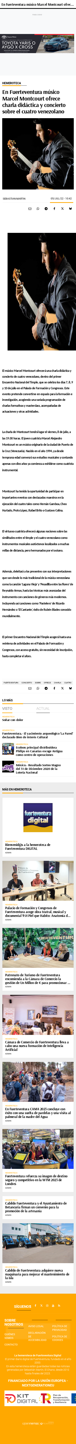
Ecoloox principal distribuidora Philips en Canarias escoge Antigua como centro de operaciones (39, 751)
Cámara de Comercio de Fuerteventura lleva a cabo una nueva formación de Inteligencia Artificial (37, 1046)
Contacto (11, 1344)
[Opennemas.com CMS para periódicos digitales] (38, 1423)
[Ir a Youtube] (53, 1306)
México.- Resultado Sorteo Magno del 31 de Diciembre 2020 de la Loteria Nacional (38, 768)
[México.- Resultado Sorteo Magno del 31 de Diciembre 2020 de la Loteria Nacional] (8, 766)
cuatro (67, 683)
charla (57, 683)
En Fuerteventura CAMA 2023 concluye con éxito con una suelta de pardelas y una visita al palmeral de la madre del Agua (38, 1113)
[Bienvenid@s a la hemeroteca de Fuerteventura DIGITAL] (38, 818)
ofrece (47, 683)
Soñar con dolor (12, 720)
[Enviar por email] (30, 208)
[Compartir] (38, 208)
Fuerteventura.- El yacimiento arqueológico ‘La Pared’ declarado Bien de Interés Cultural (37, 735)
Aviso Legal (36, 1326)
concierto (27, 683)
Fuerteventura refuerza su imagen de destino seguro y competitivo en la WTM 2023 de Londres (36, 1180)
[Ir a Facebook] (35, 1306)
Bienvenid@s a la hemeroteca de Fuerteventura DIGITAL (27, 846)
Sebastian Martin (14, 198)
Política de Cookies (59, 1338)
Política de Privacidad (59, 1328)
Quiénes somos (9, 1336)
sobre (38, 683)
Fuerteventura (11, 683)
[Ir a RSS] (59, 1306)
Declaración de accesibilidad (37, 1336)
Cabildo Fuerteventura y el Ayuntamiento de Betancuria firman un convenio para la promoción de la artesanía (36, 1207)
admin (8, 853)
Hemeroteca (11, 83)
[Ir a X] (41, 1306)
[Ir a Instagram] (47, 1306)
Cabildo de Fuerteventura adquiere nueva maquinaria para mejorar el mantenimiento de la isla (37, 1274)
